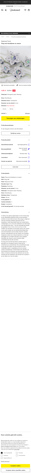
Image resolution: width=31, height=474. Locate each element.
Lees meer (15, 167)
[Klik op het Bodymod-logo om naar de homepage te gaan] (15, 10)
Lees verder (16, 449)
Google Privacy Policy (10, 446)
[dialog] (15, 453)
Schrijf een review (15, 133)
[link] (4, 109)
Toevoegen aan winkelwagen (15, 118)
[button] (15, 64)
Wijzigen (27, 113)
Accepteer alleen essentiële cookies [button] (15, 470)
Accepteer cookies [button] (15, 466)
